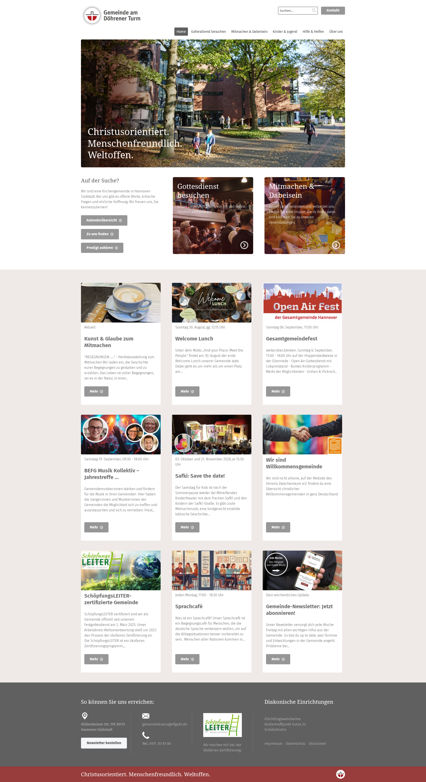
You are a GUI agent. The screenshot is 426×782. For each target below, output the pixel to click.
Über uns (336, 31)
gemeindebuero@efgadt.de (164, 724)
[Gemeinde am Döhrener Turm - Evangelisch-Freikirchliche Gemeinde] (144, 15)
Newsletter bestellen (104, 743)
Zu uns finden (98, 234)
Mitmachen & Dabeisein (249, 31)
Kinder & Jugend (285, 31)
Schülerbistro (275, 729)
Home (181, 31)
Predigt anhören (100, 248)
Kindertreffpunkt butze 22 (285, 724)
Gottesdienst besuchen (208, 31)
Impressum (273, 743)
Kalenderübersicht (102, 220)
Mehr (94, 391)
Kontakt (333, 10)
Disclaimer (317, 743)
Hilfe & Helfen (313, 31)
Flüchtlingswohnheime (282, 719)
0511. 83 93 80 (160, 743)
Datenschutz (296, 743)
